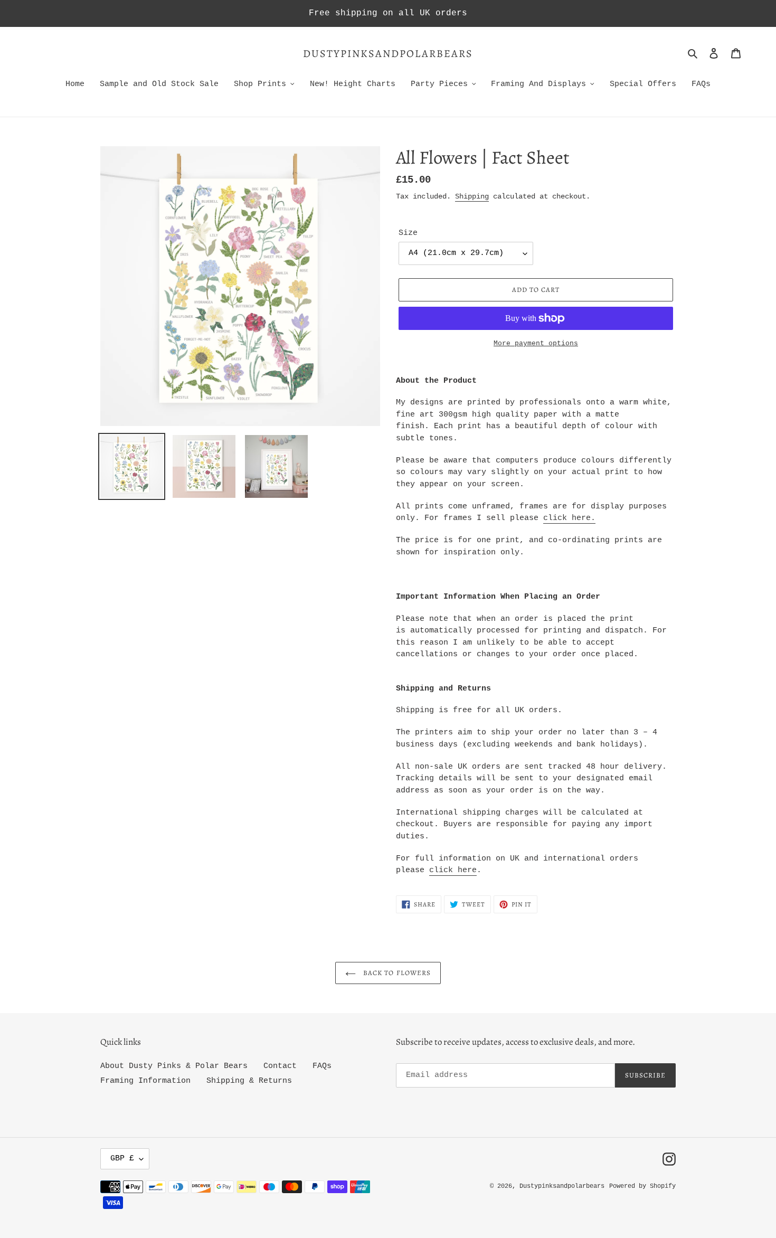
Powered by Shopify (642, 1186)
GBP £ (122, 1158)
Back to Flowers (396, 972)
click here (567, 518)
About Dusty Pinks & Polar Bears (174, 1066)
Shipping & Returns (249, 1080)
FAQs (322, 1066)
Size (408, 233)
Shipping (472, 196)
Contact (280, 1066)
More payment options (536, 343)
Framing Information (145, 1080)
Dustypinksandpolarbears (388, 54)
